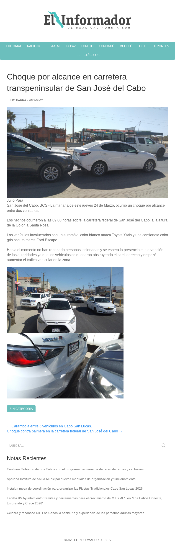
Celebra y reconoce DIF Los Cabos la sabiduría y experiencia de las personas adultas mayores (75, 513)
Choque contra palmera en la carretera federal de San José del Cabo (65, 431)
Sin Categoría (21, 409)
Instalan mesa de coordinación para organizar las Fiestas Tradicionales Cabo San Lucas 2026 (75, 488)
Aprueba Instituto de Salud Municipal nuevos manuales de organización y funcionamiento (71, 479)
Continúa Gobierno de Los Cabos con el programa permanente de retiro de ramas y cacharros (75, 469)
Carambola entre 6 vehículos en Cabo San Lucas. (49, 426)
